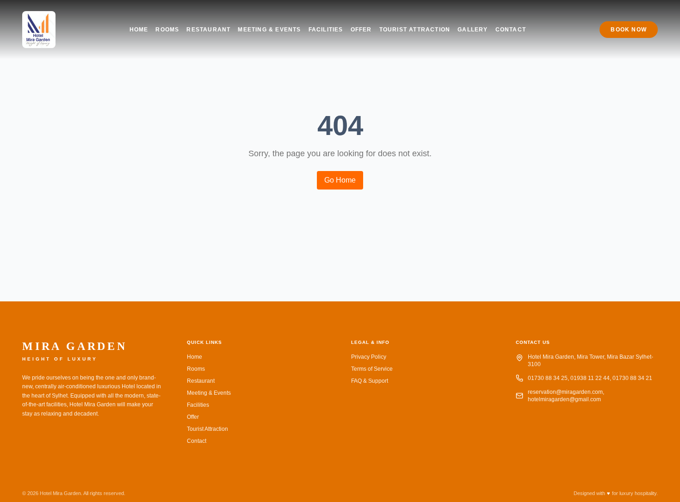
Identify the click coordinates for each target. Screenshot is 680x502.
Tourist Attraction (415, 29)
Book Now (629, 29)
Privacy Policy (368, 357)
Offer (361, 29)
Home (139, 29)
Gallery (472, 29)
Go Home (340, 180)
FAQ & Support (369, 381)
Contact (510, 29)
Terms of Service (372, 369)
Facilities (326, 29)
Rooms (167, 29)
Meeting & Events (269, 29)
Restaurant (208, 29)
